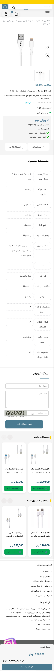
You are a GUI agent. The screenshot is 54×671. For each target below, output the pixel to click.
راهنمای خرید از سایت (40, 586)
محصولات (38, 21)
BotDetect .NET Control (16, 416)
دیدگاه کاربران (14, 147)
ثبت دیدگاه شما (24, 424)
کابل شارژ (47, 24)
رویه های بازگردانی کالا (40, 591)
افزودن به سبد (27, 666)
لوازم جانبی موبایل (25, 21)
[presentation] (10, 437)
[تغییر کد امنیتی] (32, 414)
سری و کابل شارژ (10, 21)
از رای (28, 102)
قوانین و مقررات (43, 595)
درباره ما (46, 571)
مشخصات (37, 147)
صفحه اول (47, 21)
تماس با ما (45, 576)
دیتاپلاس (47, 85)
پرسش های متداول (41, 581)
